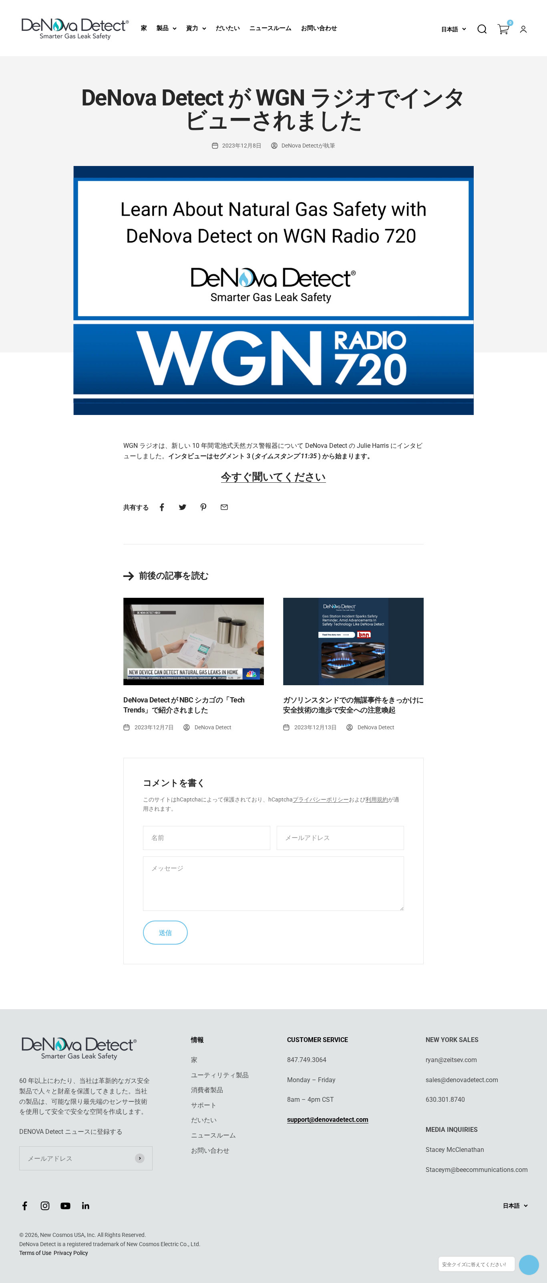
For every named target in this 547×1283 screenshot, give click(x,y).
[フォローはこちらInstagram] (45, 1205)
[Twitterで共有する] (183, 507)
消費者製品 (207, 1090)
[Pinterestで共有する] (203, 507)
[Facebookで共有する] (162, 507)
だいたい (228, 28)
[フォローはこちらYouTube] (65, 1205)
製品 (163, 28)
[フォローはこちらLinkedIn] (85, 1205)
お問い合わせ (319, 28)
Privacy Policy (71, 1253)
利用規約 (377, 799)
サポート (204, 1105)
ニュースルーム (270, 28)
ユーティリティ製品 (220, 1075)
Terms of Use (35, 1253)
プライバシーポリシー (321, 799)
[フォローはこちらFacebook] (24, 1205)
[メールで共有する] (224, 507)
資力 (192, 28)
